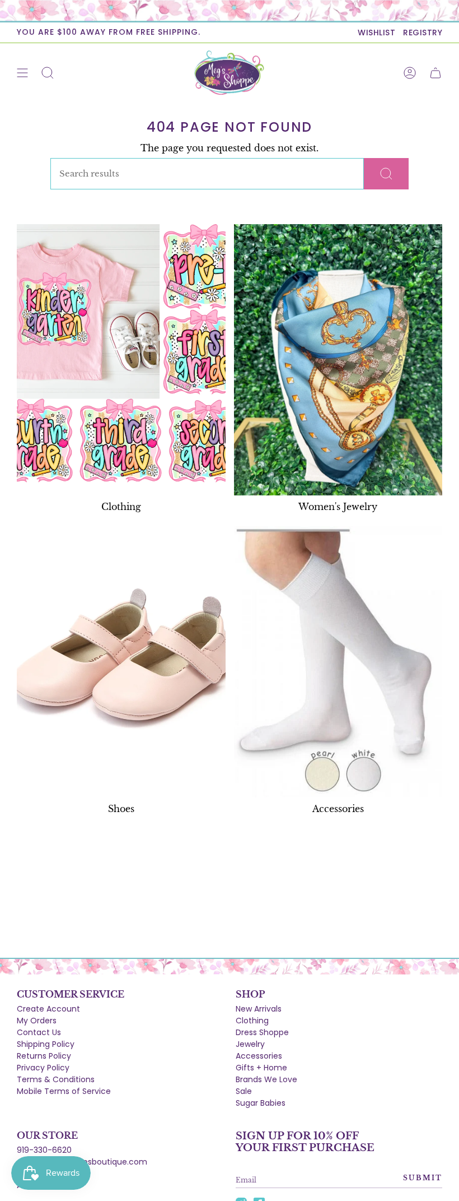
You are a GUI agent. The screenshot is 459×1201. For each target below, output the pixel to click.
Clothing (252, 1020)
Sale (244, 1091)
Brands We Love (266, 1079)
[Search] (386, 173)
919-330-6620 (44, 1150)
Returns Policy (44, 1055)
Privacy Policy (43, 1067)
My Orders (37, 1020)
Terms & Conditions (56, 1079)
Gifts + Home (261, 1067)
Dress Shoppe (262, 1032)
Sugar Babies (260, 1103)
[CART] (435, 73)
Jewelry (250, 1044)
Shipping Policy (45, 1044)
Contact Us (39, 1032)
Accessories (259, 1055)
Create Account (48, 1008)
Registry (422, 32)
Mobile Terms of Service (64, 1091)
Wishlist (376, 32)
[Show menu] (22, 73)
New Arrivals (259, 1008)
